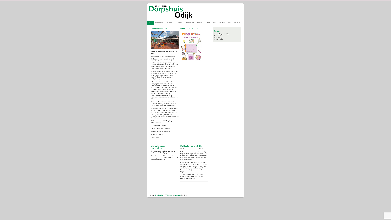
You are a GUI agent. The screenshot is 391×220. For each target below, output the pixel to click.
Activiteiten (190, 23)
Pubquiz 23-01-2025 (189, 28)
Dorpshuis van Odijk (160, 28)
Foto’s (199, 23)
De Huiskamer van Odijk (191, 145)
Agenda (207, 23)
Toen (214, 23)
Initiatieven (170, 23)
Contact (237, 23)
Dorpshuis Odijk (159, 195)
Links (229, 23)
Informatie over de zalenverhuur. (159, 146)
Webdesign (177, 195)
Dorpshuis (159, 23)
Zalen (180, 23)
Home (150, 23)
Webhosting (168, 195)
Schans (222, 23)
